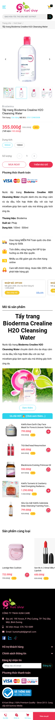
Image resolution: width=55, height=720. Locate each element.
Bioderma (8, 106)
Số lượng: (7, 156)
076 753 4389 (26, 627)
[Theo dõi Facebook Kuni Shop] (4, 637)
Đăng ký (47, 665)
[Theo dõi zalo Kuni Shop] (10, 637)
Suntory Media (15, 706)
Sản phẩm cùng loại (16, 531)
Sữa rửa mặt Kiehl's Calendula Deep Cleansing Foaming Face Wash (34, 506)
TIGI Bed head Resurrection (33, 445)
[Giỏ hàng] (49, 7)
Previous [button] (5, 59)
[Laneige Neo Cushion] (16, 552)
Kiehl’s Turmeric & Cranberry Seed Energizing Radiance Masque (33, 486)
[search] (50, 16)
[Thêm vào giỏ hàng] (48, 432)
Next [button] (49, 59)
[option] (27, 59)
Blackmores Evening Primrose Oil (36, 465)
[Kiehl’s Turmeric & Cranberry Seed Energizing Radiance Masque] (10, 489)
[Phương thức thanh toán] (20, 180)
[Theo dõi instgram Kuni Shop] (15, 637)
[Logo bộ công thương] (17, 692)
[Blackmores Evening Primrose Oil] (10, 469)
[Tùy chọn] (48, 450)
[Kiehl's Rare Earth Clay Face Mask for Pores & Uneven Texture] (10, 430)
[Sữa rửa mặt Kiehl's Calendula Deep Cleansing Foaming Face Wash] (10, 509)
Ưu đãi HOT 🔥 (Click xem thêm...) (27, 416)
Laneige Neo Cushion (11, 568)
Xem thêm (27, 407)
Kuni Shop (8, 702)
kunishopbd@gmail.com (24, 631)
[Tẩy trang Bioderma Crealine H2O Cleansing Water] (27, 59)
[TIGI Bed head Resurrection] (10, 449)
